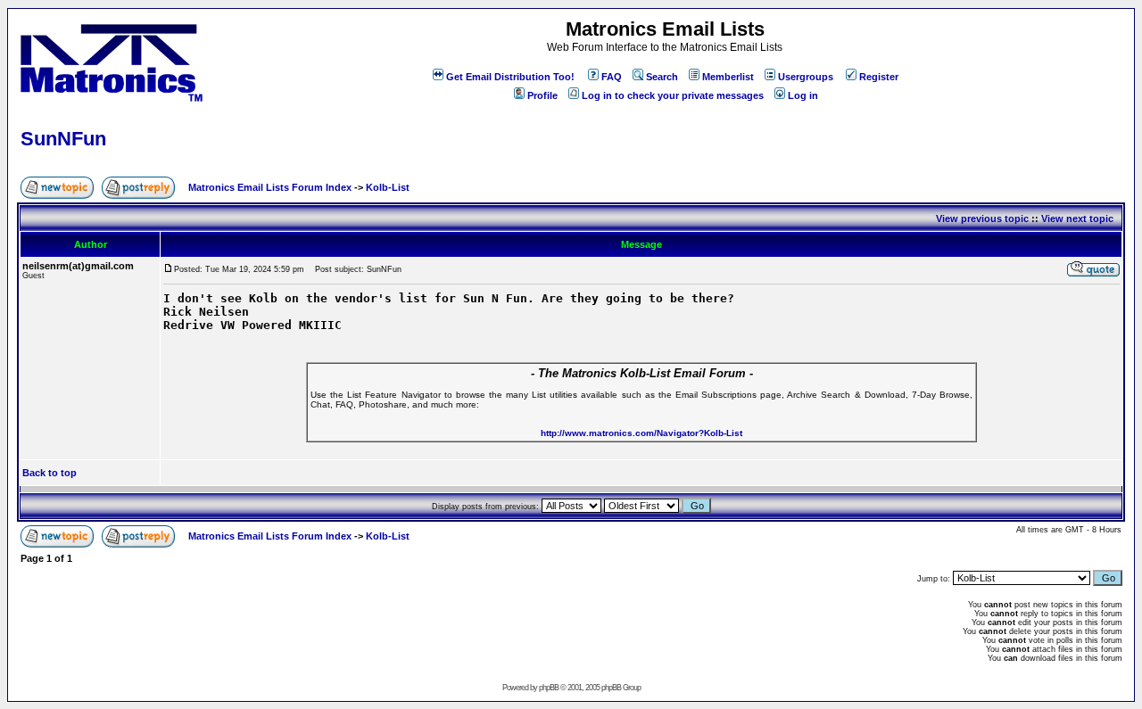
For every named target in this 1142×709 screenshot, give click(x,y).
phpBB (549, 687)
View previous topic (982, 218)
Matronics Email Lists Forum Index (270, 187)
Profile (542, 95)
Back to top (49, 472)
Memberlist (728, 76)
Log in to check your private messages (673, 95)
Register (878, 76)
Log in (803, 95)
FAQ (611, 76)
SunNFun (63, 139)
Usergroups (805, 76)
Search (662, 76)
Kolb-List (388, 187)
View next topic (1077, 218)
